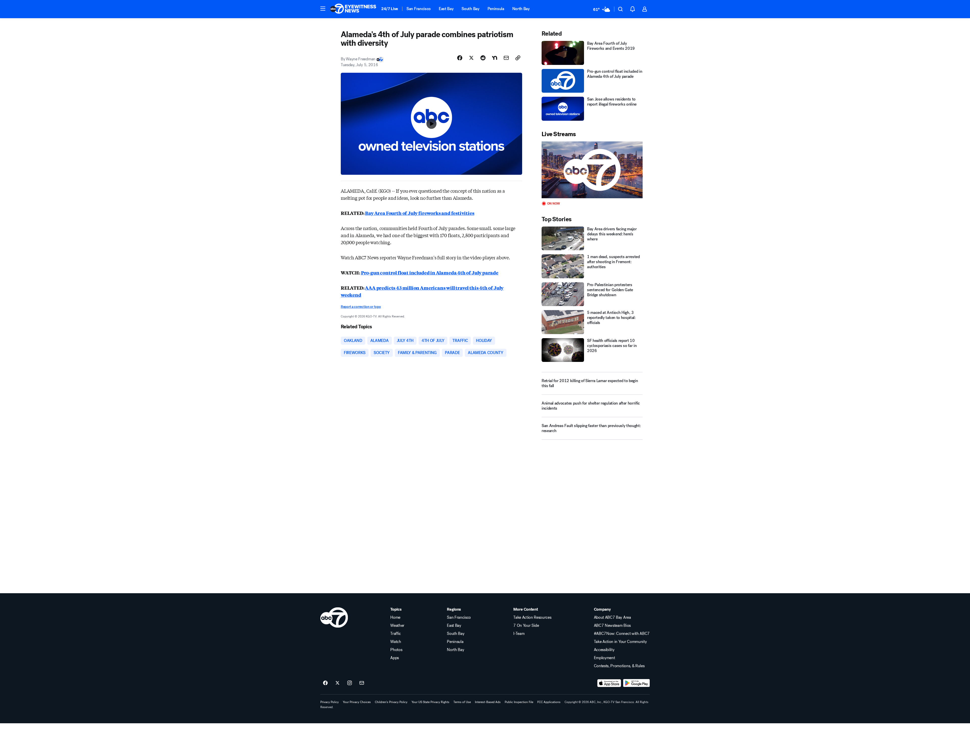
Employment (604, 658)
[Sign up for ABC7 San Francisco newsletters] (362, 683)
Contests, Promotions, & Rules (619, 666)
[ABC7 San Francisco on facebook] (325, 683)
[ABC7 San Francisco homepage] (353, 9)
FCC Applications (549, 702)
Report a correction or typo (361, 306)
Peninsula (496, 8)
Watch (395, 642)
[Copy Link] (518, 58)
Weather (397, 626)
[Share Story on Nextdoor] (494, 58)
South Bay (470, 8)
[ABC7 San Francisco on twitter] (337, 683)
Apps (394, 658)
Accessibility (604, 650)
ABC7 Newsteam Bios (612, 626)
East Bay (446, 8)
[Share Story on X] (471, 58)
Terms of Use (462, 702)
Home (395, 617)
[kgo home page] (334, 617)
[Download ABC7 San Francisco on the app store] (609, 683)
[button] (323, 9)
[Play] (592, 169)
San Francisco (418, 8)
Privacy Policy (329, 702)
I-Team (518, 634)
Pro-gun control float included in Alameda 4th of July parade (429, 272)
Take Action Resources (532, 617)
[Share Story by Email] (506, 58)
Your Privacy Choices (357, 702)
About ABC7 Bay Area (612, 617)
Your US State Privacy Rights (430, 702)
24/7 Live (389, 8)
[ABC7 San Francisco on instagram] (350, 683)
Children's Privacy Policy (391, 702)
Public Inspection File (519, 702)
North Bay (521, 8)
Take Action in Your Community (620, 642)
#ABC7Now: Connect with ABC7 (622, 634)
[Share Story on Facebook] (459, 58)
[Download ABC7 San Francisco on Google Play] (636, 683)
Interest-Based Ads (488, 702)
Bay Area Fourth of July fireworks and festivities (419, 213)
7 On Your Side (526, 626)
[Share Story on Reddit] (483, 58)
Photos (396, 650)
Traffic (395, 634)
